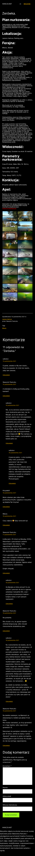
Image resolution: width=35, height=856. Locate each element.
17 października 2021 (9, 534)
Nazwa (5, 787)
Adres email (7, 796)
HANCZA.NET (7, 4)
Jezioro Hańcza (7, 319)
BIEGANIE (27, 4)
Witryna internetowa (10, 805)
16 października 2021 (12, 405)
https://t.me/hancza (9, 208)
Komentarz (7, 766)
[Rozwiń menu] (20, 4)
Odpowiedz (6, 375)
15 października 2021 (9, 361)
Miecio (4, 328)
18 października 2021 (12, 582)
